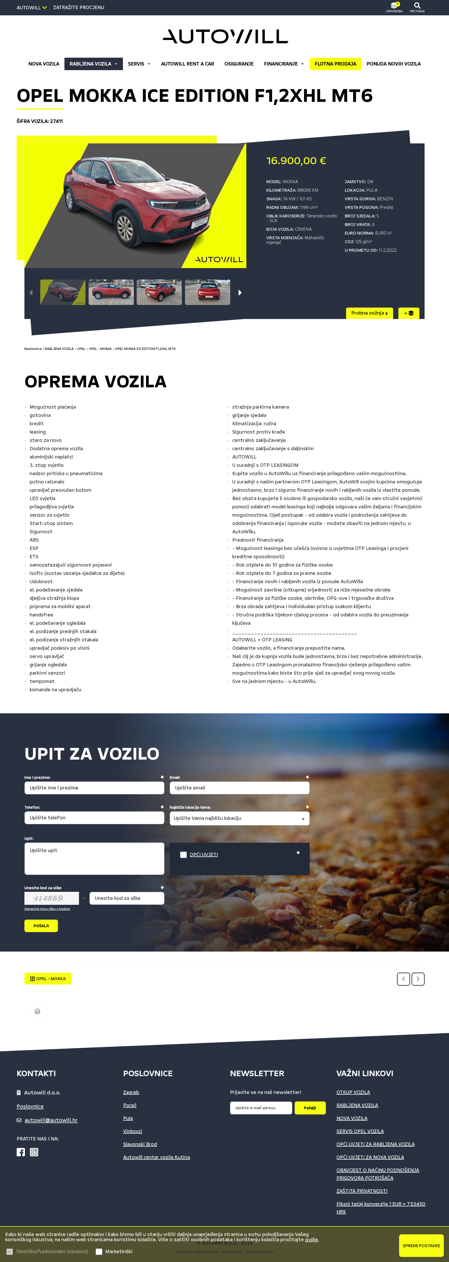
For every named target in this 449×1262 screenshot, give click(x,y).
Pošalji (310, 1108)
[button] (240, 292)
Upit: (29, 838)
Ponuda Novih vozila (394, 64)
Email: (175, 777)
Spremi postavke (421, 1245)
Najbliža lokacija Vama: (190, 807)
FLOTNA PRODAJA (335, 64)
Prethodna (403, 979)
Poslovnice (30, 1106)
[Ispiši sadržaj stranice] (37, 1011)
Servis (136, 64)
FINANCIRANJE (281, 64)
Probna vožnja (368, 313)
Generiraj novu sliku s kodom (47, 909)
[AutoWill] (224, 36)
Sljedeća (418, 979)
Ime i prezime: (37, 777)
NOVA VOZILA (43, 64)
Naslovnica (33, 349)
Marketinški (119, 1251)
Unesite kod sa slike (43, 888)
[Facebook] (23, 1153)
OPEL (81, 349)
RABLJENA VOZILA (90, 64)
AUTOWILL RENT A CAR (187, 64)
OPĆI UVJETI (204, 854)
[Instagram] (36, 1153)
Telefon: (32, 807)
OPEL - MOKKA (100, 349)
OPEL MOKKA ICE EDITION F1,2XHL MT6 (145, 349)
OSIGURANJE (239, 64)
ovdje (311, 1239)
